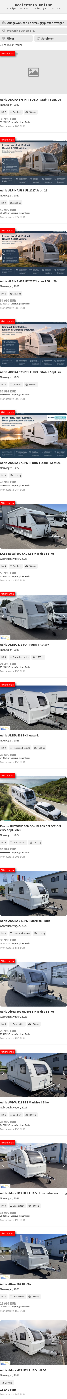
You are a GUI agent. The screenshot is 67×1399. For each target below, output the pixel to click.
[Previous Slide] (3, 162)
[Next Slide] (64, 162)
